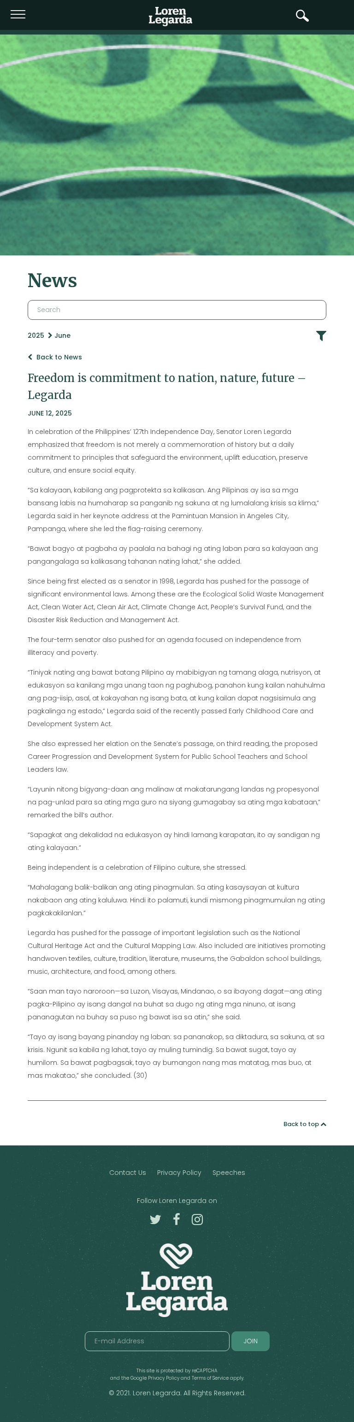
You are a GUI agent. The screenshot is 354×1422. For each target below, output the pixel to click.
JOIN (250, 1341)
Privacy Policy (179, 1172)
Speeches (228, 1172)
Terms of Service (210, 1378)
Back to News (58, 357)
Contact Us (127, 1172)
